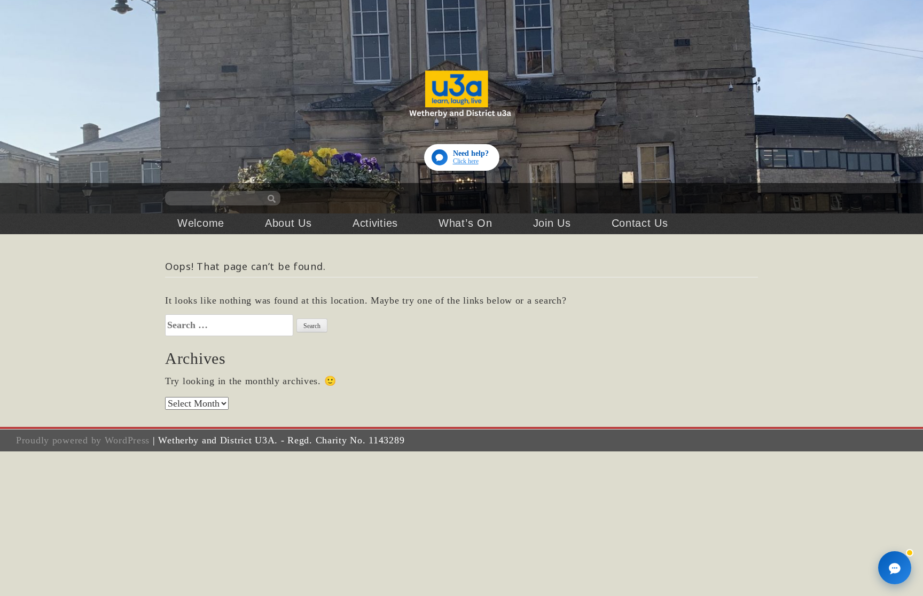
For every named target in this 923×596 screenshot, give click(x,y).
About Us (288, 223)
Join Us (552, 223)
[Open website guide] (894, 567)
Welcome (200, 223)
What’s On (465, 223)
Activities (375, 223)
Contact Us (640, 223)
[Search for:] (229, 325)
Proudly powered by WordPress (83, 440)
